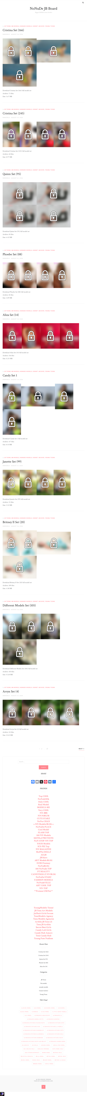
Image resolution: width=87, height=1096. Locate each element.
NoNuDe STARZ (43, 877)
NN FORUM (43, 815)
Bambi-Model (46, 1052)
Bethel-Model (51, 1056)
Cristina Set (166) (13, 30)
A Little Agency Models (59, 1011)
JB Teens (7, 26)
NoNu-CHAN (43, 821)
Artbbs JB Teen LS (43, 921)
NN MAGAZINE (43, 849)
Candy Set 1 (10, 375)
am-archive (25, 1045)
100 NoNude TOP (43, 868)
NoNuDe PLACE (43, 826)
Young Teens (50, 26)
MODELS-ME (43, 807)
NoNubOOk (43, 799)
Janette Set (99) (12, 462)
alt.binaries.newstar (53, 1019)
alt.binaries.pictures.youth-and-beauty (33, 1041)
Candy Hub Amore (43, 932)
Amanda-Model (45, 1045)
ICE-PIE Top (43, 846)
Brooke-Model (37, 1063)
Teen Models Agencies (43, 918)
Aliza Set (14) (11, 315)
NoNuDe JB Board (43, 8)
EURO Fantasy (43, 863)
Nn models (15, 26)
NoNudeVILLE (43, 882)
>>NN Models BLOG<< (43, 824)
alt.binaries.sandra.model (57, 1041)
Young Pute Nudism (43, 938)
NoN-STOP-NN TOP (43, 840)
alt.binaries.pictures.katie (56, 1023)
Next (81, 748)
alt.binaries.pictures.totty (55, 1030)
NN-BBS (43, 813)
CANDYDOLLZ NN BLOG (43, 874)
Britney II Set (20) (14, 522)
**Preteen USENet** (43, 891)
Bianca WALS (36, 1060)
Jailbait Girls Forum (43, 913)
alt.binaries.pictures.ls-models (53, 1026)
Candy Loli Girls (43, 930)
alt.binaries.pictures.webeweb (33, 1037)
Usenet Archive (38, 26)
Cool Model (43, 829)
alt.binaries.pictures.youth (54, 1037)
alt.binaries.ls (57, 1015)
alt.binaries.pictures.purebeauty (33, 1030)
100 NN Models (43, 835)
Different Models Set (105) (19, 605)
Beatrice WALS (57, 1052)
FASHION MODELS (43, 879)
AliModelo (35, 1011)
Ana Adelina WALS (28, 1049)
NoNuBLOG (43, 866)
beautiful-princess (27, 1056)
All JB (43, 854)
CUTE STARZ (43, 818)
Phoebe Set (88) (12, 254)
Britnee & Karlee (60, 1060)
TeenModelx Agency (43, 916)
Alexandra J (61, 1008)
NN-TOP (43, 888)
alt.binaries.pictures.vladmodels (33, 1034)
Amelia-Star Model (59, 1045)
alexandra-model (49, 1008)
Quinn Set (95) (12, 174)
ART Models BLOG (43, 860)
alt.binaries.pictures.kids (32, 1026)
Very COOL (43, 810)
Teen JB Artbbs (43, 924)
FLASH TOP (43, 832)
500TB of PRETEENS (43, 838)
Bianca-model (25, 1060)
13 (47, 749)
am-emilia (35, 1045)
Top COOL (43, 796)
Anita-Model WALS (57, 1049)
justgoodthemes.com (46, 1081)
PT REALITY (43, 871)
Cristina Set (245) (13, 113)
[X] (41, 782)
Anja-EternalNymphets (32, 1052)
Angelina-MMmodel (43, 1049)
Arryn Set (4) (11, 691)
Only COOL (43, 801)
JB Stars (43, 857)
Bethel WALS (62, 1056)
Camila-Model (49, 1063)
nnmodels (6, 34)
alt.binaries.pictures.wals (55, 1034)
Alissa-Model (45, 1011)
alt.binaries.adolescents (42, 1015)
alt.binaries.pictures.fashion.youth (33, 1023)
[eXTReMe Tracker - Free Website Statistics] (2, 1094)
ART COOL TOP (43, 885)
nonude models (26, 26)
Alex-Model (37, 1008)
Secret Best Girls (43, 927)
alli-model (28, 1015)
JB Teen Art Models (43, 910)
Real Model (43, 804)
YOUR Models (43, 843)
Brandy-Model (47, 1060)
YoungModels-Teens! (43, 907)
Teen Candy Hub (43, 935)
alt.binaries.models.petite (35, 1019)
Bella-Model (40, 1056)
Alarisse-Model (26, 1008)
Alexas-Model (24, 1011)
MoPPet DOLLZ (43, 851)
